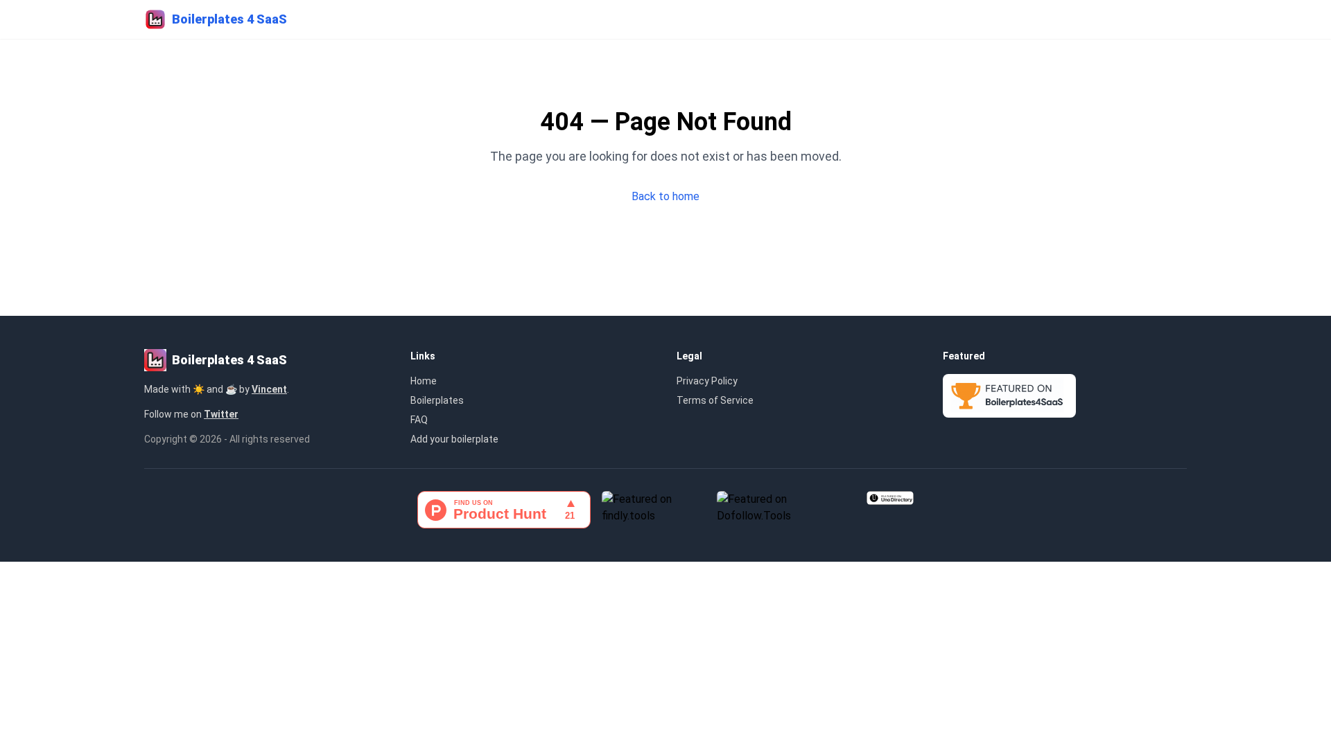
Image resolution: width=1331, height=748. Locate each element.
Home (423, 380)
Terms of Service (715, 400)
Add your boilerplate (454, 439)
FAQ (419, 419)
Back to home (665, 196)
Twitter (221, 414)
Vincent (269, 389)
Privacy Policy (707, 380)
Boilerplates (437, 400)
